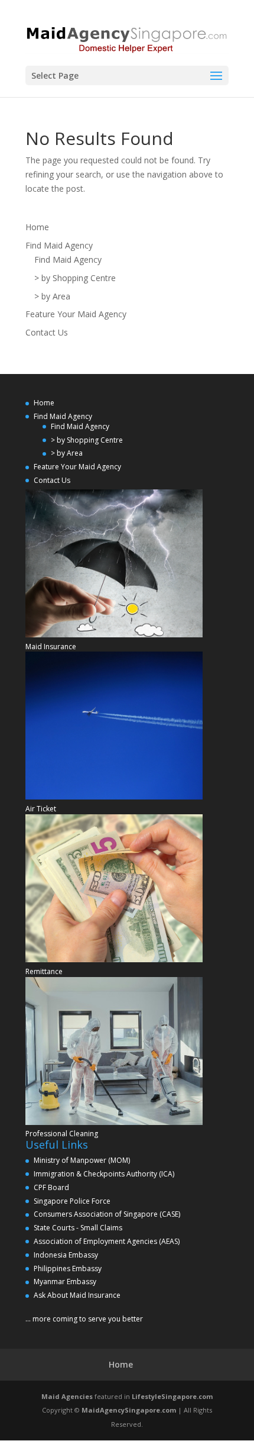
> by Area (52, 296)
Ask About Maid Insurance (77, 1295)
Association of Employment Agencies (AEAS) (107, 1241)
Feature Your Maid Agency (75, 314)
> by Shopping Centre (75, 277)
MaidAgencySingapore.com (129, 1409)
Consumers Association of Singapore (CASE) (107, 1214)
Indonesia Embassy (66, 1255)
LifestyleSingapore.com (172, 1396)
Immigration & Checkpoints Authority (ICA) (104, 1174)
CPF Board (51, 1187)
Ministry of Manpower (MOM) (82, 1160)
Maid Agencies (67, 1396)
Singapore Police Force (72, 1201)
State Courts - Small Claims (78, 1228)
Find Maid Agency (59, 245)
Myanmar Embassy (65, 1281)
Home (37, 227)
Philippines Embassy (68, 1268)
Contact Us (46, 332)
